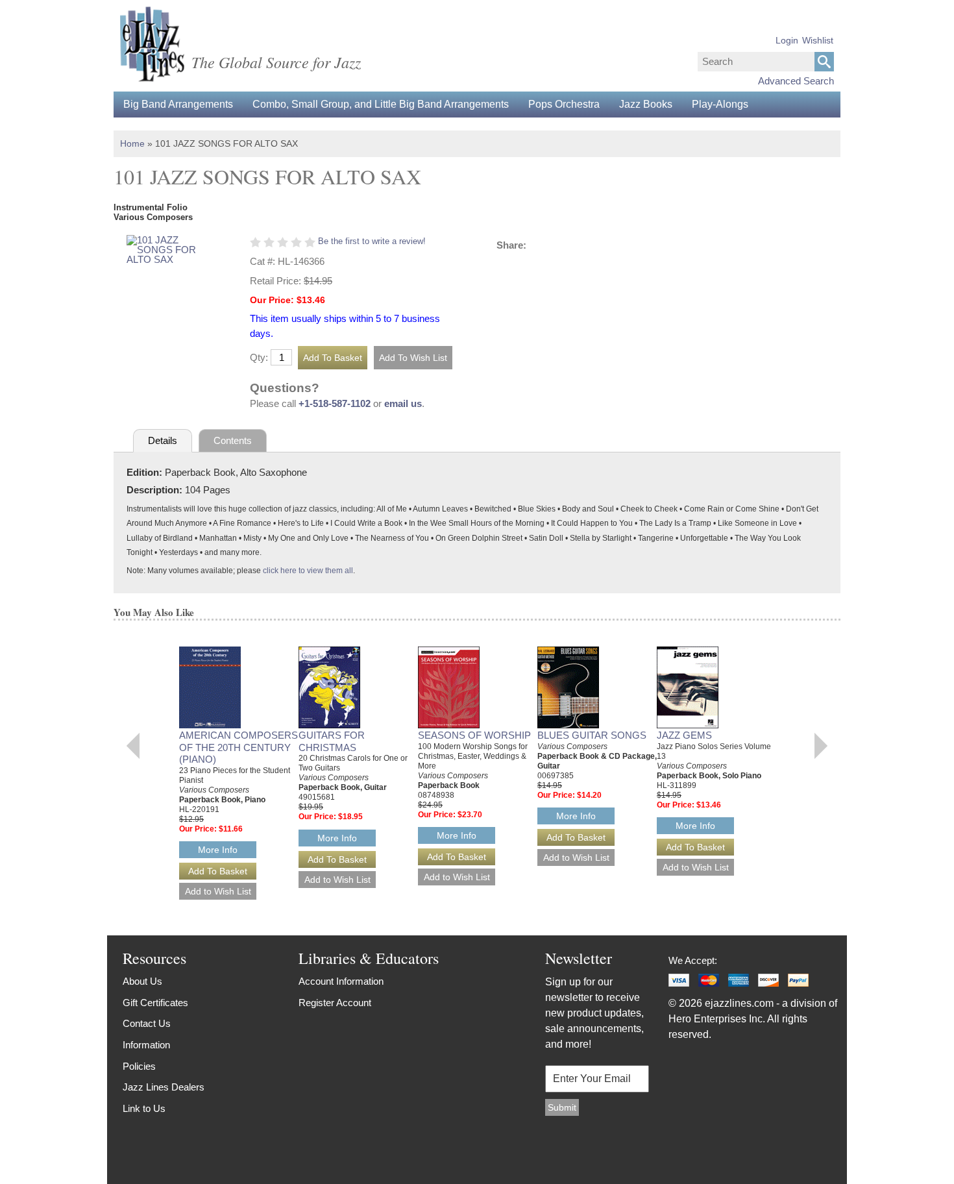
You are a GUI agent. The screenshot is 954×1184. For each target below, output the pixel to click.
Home (132, 143)
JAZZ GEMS (684, 735)
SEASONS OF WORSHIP (474, 735)
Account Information (341, 981)
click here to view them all (308, 570)
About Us (142, 981)
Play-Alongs (720, 104)
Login (787, 40)
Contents (233, 440)
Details (162, 440)
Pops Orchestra (564, 104)
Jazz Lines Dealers (163, 1086)
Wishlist (817, 40)
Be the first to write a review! (372, 241)
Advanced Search (796, 80)
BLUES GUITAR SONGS (591, 735)
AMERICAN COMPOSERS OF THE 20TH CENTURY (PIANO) (238, 747)
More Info (218, 850)
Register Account (335, 1002)
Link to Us (144, 1108)
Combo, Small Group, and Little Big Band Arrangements (380, 104)
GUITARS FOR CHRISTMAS (332, 741)
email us (403, 403)
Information (146, 1044)
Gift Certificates (155, 1002)
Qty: (259, 357)
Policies (139, 1066)
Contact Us (147, 1023)
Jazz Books (645, 104)
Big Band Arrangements (178, 104)
